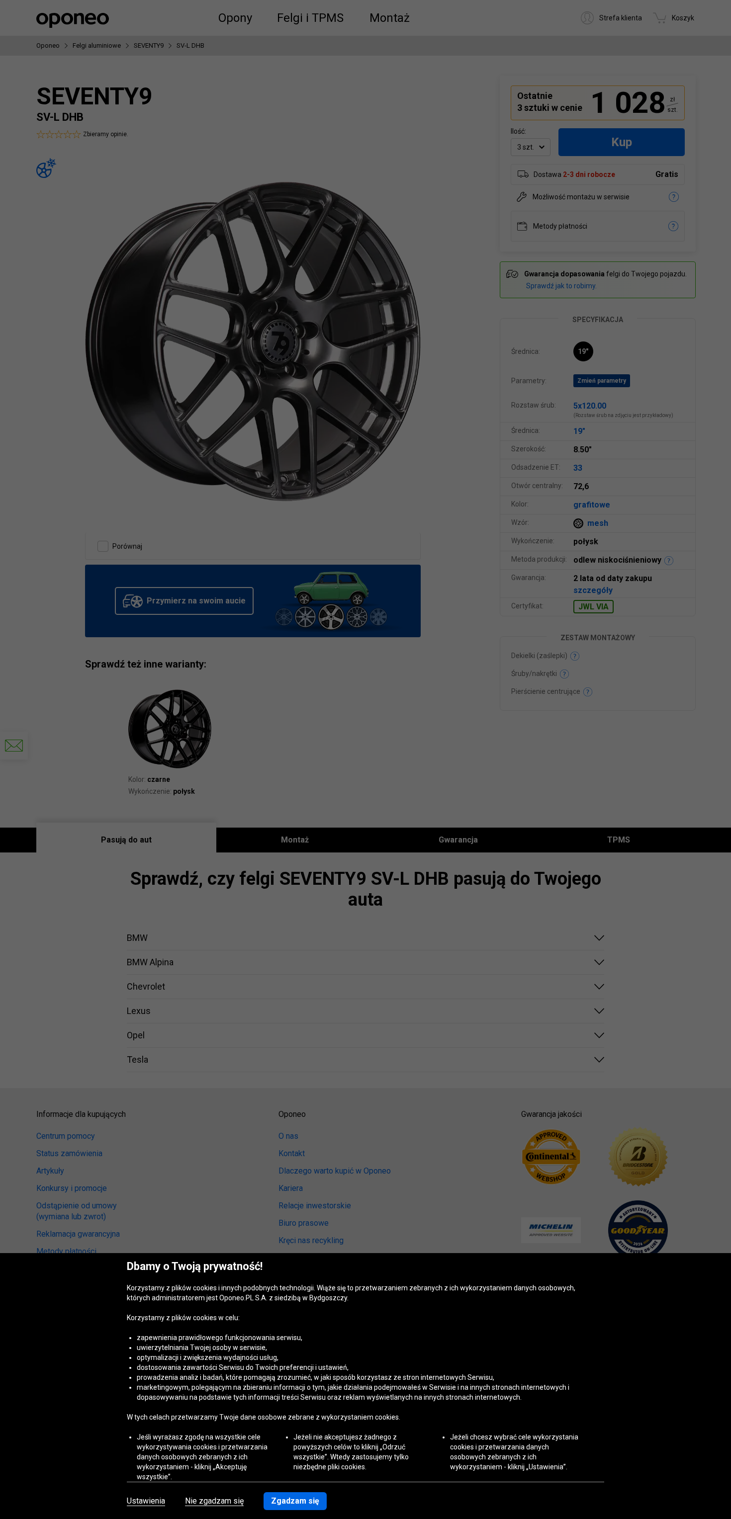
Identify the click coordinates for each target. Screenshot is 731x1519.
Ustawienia (146, 1501)
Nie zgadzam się (214, 1501)
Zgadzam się (295, 1501)
